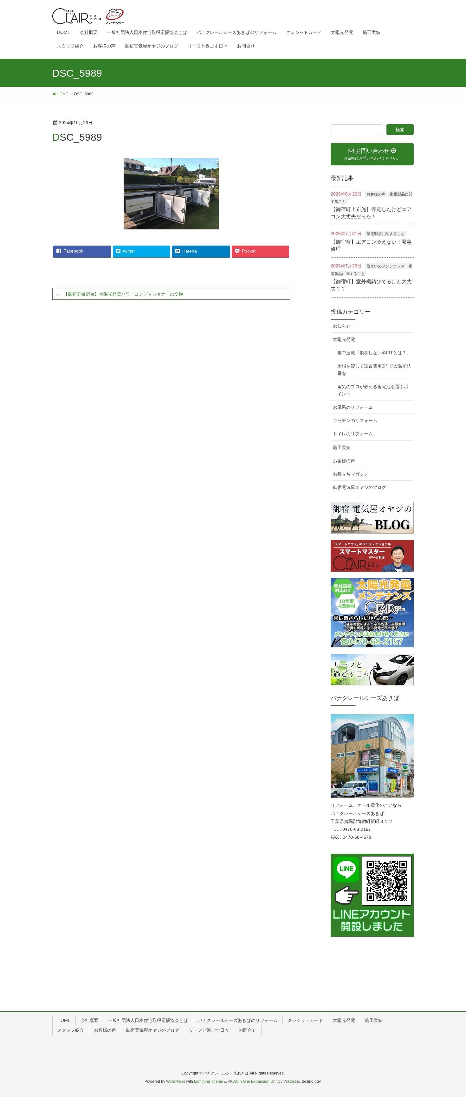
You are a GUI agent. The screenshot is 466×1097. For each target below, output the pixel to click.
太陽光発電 (344, 339)
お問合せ (247, 1030)
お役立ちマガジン (350, 474)
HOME (64, 1020)
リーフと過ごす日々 (209, 1030)
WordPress (175, 1081)
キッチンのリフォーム (355, 420)
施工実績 (342, 447)
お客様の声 (375, 194)
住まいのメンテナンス (385, 266)
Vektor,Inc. (292, 1081)
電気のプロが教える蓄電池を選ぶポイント (372, 390)
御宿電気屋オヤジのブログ (359, 487)
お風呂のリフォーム (353, 407)
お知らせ (342, 326)
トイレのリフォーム (353, 433)
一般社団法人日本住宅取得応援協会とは (148, 1020)
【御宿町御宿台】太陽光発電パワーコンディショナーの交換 (123, 294)
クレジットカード (305, 1020)
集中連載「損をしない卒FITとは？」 (374, 352)
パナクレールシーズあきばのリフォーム (238, 1020)
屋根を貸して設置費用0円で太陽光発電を (374, 369)
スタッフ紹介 (70, 1030)
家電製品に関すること (385, 234)
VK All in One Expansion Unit (252, 1081)
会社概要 (89, 1020)
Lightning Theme (208, 1081)
